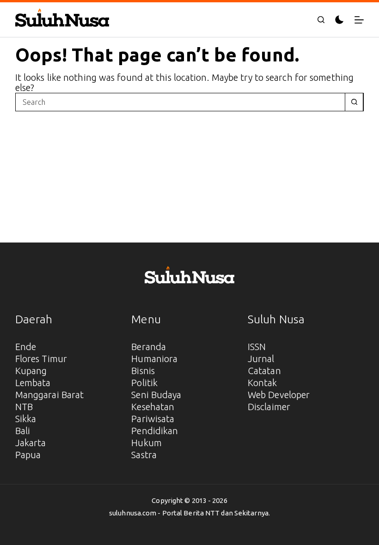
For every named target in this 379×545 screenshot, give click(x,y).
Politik (144, 382)
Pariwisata (152, 418)
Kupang (31, 370)
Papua (28, 454)
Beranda (148, 346)
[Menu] (359, 19)
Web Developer (279, 394)
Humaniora (154, 358)
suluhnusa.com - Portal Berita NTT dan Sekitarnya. (189, 513)
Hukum (146, 442)
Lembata (33, 382)
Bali (22, 430)
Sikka (26, 418)
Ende (25, 346)
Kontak (262, 382)
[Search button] (354, 102)
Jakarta (30, 442)
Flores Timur (41, 358)
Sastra (144, 454)
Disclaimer (269, 406)
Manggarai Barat (49, 394)
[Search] (321, 19)
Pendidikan (154, 430)
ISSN (257, 346)
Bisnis (143, 370)
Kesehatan (152, 406)
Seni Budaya (156, 394)
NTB (24, 406)
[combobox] (180, 102)
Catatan (264, 370)
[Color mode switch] (339, 19)
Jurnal (261, 358)
